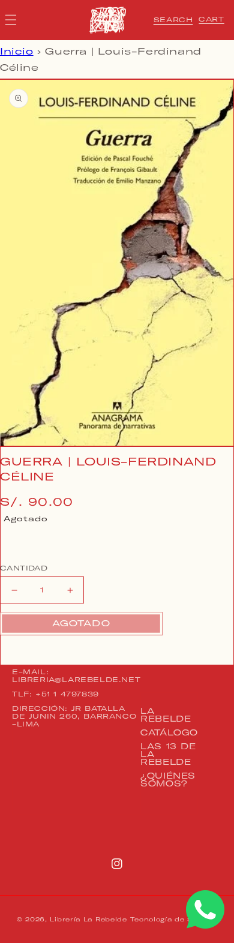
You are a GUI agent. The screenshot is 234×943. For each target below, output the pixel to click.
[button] (173, 20)
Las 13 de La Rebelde (168, 754)
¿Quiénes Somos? (168, 779)
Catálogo (169, 732)
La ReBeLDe (165, 714)
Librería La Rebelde (88, 919)
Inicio (17, 51)
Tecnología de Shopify (173, 919)
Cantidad (23, 568)
